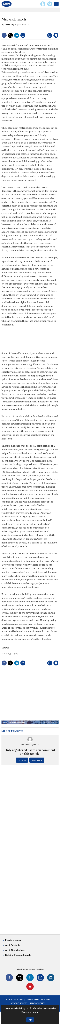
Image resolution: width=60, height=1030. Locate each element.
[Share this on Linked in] (16, 35)
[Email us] (40, 977)
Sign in (19, 29)
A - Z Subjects (12, 945)
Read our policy (29, 1012)
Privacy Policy (37, 1003)
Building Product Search (18, 955)
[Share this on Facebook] (4, 35)
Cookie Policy (19, 1003)
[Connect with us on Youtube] (30, 986)
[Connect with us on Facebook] (9, 977)
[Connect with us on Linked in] (30, 977)
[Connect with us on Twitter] (19, 977)
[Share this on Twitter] (10, 35)
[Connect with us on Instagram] (50, 977)
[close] (58, 29)
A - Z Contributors (14, 950)
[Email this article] (22, 35)
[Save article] (56, 35)
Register (37, 760)
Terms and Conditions (38, 999)
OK (30, 1019)
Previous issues (13, 940)
